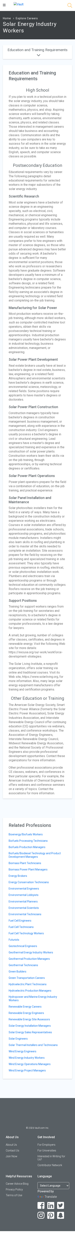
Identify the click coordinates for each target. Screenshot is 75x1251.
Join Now (11, 1156)
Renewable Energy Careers (25, 1006)
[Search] (70, 6)
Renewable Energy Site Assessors (29, 1019)
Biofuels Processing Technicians (28, 840)
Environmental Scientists (24, 907)
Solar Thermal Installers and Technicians (33, 1045)
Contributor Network (50, 1165)
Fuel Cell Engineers (20, 920)
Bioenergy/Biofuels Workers (26, 834)
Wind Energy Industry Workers (27, 1057)
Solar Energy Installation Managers (30, 1025)
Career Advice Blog (17, 1183)
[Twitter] (60, 1206)
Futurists (14, 939)
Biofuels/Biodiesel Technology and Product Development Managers (35, 855)
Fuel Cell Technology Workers (26, 933)
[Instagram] (41, 1215)
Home (7, 18)
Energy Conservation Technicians (29, 882)
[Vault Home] (18, 4)
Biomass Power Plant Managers (28, 869)
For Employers (46, 1144)
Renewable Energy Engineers (26, 1013)
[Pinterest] (50, 1215)
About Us (11, 1144)
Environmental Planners (23, 901)
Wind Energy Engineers (22, 1051)
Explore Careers (27, 18)
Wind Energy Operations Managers (30, 1064)
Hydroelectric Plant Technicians (28, 984)
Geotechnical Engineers (23, 946)
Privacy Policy (14, 1189)
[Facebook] (41, 1206)
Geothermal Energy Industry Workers (31, 952)
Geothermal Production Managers (29, 958)
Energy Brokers (18, 875)
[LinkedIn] (50, 1206)
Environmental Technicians (25, 914)
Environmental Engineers (24, 888)
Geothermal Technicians (23, 965)
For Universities (47, 1150)
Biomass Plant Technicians (25, 863)
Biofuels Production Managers (27, 847)
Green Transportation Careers (27, 977)
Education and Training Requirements (38, 50)
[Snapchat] (60, 1215)
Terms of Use (14, 1195)
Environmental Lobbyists (23, 894)
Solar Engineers (18, 1038)
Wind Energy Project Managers (27, 1070)
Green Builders (17, 971)
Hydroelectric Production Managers (30, 990)
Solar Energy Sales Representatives (30, 1032)
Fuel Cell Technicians (21, 927)
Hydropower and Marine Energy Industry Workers (33, 998)
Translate (51, 1197)
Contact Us (12, 1150)
